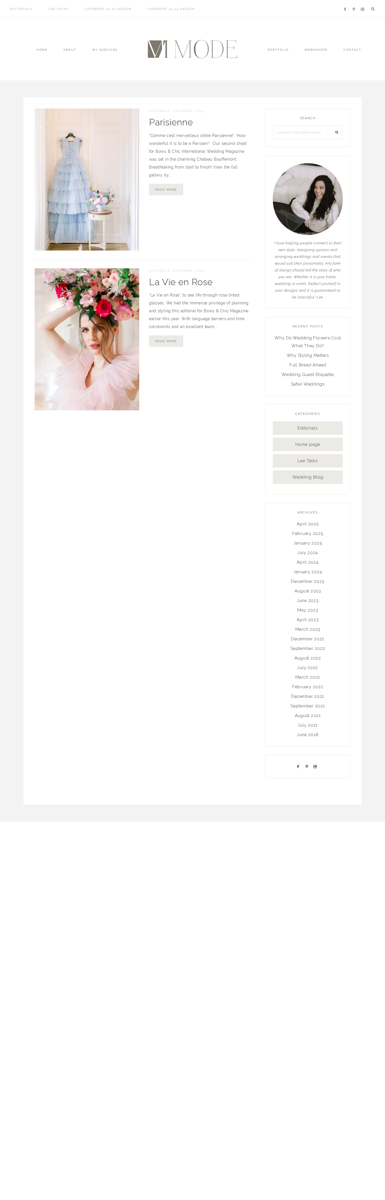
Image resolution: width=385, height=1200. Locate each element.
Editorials (159, 111)
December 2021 (307, 696)
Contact (352, 49)
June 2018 (308, 734)
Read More (166, 189)
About (69, 49)
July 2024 (307, 552)
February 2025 (307, 533)
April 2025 (308, 523)
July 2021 (308, 725)
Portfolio (278, 49)
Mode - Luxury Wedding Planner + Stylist (192, 49)
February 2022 (307, 686)
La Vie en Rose (181, 282)
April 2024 (308, 562)
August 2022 (308, 658)
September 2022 (307, 648)
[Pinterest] (355, 2)
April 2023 (308, 619)
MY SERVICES (105, 49)
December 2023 (307, 581)
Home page (307, 444)
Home (42, 49)
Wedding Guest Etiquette (308, 374)
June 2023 (308, 600)
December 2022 (307, 638)
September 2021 (308, 706)
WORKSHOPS (316, 49)
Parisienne (171, 122)
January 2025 (307, 543)
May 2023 (307, 610)
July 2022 (307, 667)
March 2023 (307, 629)
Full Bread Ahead (307, 364)
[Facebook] (346, 2)
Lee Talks (308, 460)
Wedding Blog (307, 477)
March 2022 (307, 677)
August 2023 (308, 591)
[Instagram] (363, 2)
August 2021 (308, 715)
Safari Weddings (308, 384)
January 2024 (307, 571)
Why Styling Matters (308, 355)
